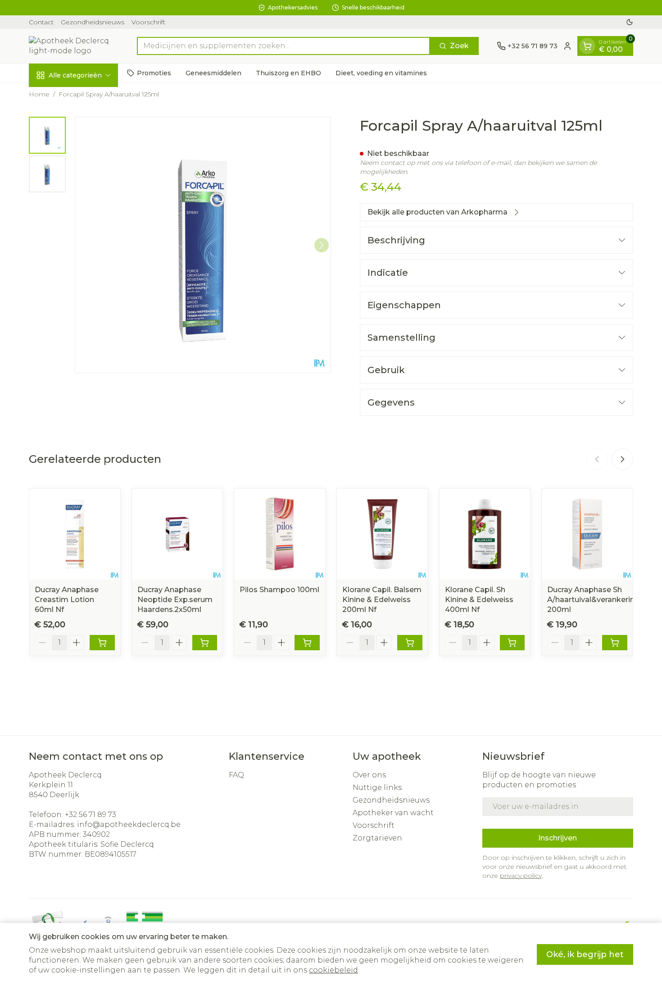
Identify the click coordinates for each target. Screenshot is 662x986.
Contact (41, 22)
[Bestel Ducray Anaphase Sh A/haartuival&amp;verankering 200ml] (614, 642)
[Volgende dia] (622, 459)
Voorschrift (148, 22)
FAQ (236, 775)
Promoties (154, 72)
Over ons (369, 775)
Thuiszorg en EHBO (288, 72)
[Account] (567, 45)
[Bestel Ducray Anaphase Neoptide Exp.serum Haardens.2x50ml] (205, 642)
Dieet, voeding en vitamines (381, 72)
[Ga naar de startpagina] (74, 46)
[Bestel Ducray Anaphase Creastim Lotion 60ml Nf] (102, 642)
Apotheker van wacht (393, 812)
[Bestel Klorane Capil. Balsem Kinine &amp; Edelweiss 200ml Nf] (409, 642)
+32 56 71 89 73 (90, 814)
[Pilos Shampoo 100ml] (279, 534)
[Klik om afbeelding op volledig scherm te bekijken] (203, 245)
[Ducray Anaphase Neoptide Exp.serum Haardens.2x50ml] (177, 534)
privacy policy (521, 876)
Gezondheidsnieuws (92, 22)
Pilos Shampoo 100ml (279, 589)
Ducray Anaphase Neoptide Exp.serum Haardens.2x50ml (175, 599)
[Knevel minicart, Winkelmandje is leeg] (587, 46)
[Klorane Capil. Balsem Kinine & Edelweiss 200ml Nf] (382, 534)
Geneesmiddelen (213, 72)
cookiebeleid (333, 970)
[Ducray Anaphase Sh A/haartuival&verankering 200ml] (587, 534)
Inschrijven (557, 838)
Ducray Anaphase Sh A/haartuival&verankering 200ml (593, 599)
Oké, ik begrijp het (585, 954)
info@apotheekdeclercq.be (129, 824)
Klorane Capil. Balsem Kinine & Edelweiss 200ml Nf (382, 599)
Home (39, 94)
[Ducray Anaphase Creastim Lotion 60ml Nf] (74, 534)
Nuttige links (377, 787)
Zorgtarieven (377, 838)
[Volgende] (321, 245)
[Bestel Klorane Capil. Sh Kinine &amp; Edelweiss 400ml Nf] (512, 642)
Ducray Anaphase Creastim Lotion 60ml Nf (67, 599)
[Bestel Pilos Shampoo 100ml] (307, 642)
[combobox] (283, 46)
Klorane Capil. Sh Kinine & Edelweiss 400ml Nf (479, 599)
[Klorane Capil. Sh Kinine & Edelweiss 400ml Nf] (485, 534)
